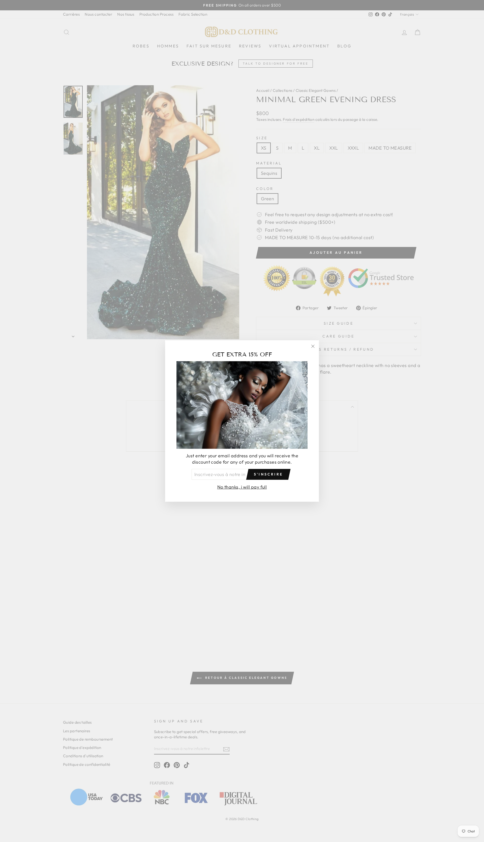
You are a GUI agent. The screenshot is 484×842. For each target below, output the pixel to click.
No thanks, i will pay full (242, 487)
